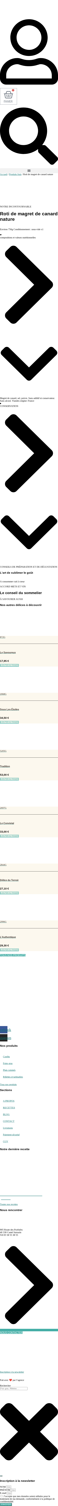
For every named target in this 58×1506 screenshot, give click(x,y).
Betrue (28, 1380)
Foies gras (7, 1063)
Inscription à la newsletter (12, 1372)
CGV (5, 1141)
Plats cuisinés (9, 1070)
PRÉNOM (5, 1490)
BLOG (6, 1114)
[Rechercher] (1, 1475)
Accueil (3, 174)
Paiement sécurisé (11, 1134)
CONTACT (8, 1121)
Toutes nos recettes (9, 1204)
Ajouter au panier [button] (9, 665)
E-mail (3, 1493)
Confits (6, 1056)
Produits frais (15, 174)
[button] (29, 170)
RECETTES (9, 1107)
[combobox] (14, 1388)
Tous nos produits (8, 1084)
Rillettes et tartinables (13, 1077)
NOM (3, 1487)
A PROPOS (8, 1101)
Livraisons (8, 1128)
